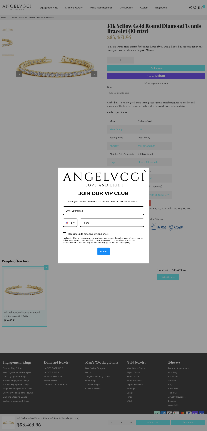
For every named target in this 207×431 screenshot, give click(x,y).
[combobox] (70, 223)
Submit (103, 251)
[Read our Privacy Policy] (142, 238)
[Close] (145, 171)
